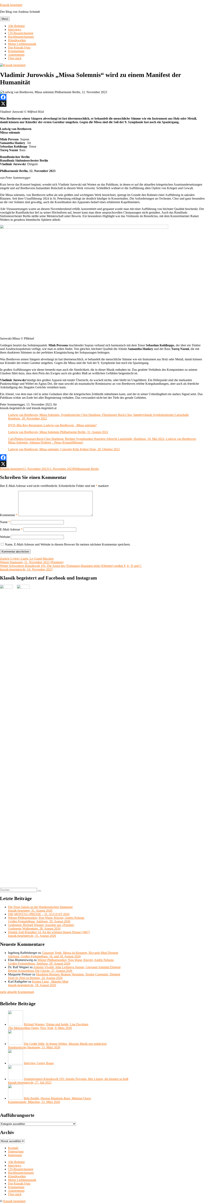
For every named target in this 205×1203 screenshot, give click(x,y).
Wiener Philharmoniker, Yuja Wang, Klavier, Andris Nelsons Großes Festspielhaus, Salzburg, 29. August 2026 (46, 919)
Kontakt (13, 1148)
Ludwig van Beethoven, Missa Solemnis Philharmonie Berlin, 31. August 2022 (58, 432)
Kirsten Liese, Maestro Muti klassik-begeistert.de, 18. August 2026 (38, 983)
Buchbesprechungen (21, 36)
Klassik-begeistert (11, 469)
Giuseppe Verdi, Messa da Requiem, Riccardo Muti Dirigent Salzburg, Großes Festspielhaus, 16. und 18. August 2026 (63, 954)
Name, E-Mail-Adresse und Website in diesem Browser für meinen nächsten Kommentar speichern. (68, 544)
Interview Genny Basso (39, 1063)
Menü (5, 18)
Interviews (14, 29)
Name (5, 522)
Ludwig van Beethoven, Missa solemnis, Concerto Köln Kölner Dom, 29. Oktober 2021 (64, 449)
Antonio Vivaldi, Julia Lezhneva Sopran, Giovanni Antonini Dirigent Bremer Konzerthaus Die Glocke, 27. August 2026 (64, 968)
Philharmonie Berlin (86, 469)
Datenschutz (16, 1151)
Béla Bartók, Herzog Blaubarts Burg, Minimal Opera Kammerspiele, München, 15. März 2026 (49, 1100)
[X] (102, 103)
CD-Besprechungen (20, 33)
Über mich (14, 58)
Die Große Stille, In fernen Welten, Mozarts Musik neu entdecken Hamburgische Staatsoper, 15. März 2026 (57, 1045)
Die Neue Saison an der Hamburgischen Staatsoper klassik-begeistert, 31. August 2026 (40, 908)
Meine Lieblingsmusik (22, 44)
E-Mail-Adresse (11, 529)
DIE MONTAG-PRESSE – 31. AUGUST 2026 (38, 914)
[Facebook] (102, 97)
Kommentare (16, 51)
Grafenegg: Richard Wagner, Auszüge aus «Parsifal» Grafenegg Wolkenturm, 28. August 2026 (41, 926)
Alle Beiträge (16, 26)
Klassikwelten (17, 40)
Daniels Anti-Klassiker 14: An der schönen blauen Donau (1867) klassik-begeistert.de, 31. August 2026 (49, 933)
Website (5, 537)
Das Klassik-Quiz (19, 47)
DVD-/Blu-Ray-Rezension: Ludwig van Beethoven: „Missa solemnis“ (52, 425)
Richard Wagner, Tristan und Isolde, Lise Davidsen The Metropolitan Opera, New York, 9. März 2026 (48, 1026)
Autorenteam (16, 54)
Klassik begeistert (11, 5)
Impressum (15, 1155)
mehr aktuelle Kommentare (17, 992)
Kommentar (8, 515)
